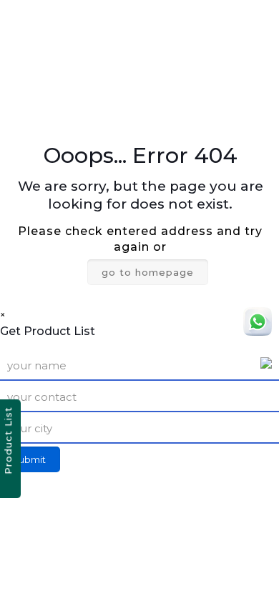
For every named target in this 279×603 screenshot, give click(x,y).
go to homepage (148, 272)
